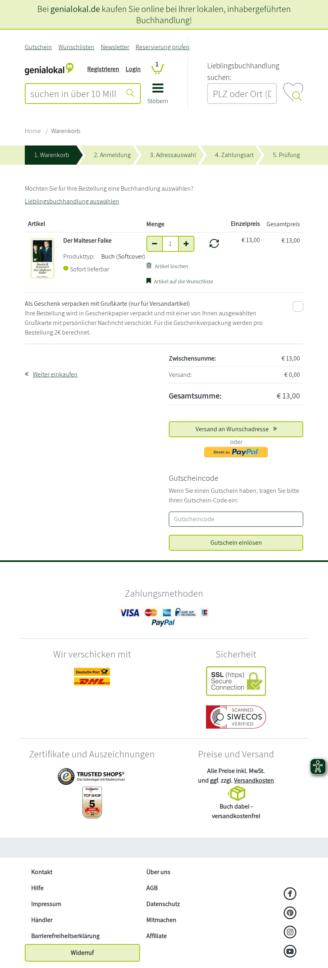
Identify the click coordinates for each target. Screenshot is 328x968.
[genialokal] (49, 68)
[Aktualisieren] (214, 243)
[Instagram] (290, 932)
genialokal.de (75, 8)
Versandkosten (254, 780)
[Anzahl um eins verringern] (154, 244)
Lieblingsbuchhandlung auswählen (72, 201)
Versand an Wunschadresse (233, 429)
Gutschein (38, 47)
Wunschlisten (76, 47)
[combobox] (73, 93)
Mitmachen (161, 920)
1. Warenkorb (51, 155)
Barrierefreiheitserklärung (65, 936)
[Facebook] (290, 894)
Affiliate (156, 936)
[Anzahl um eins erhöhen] (186, 244)
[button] (157, 96)
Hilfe (37, 888)
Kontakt (41, 872)
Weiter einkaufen (55, 374)
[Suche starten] (130, 93)
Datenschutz (163, 904)
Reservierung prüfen (163, 47)
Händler (41, 920)
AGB (152, 888)
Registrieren (103, 69)
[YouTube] (290, 952)
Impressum (46, 904)
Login (133, 69)
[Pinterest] (290, 913)
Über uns (158, 872)
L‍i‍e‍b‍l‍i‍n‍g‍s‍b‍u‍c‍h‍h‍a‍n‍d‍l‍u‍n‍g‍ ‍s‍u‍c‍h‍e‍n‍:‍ (243, 71)
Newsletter (115, 47)
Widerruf (82, 952)
